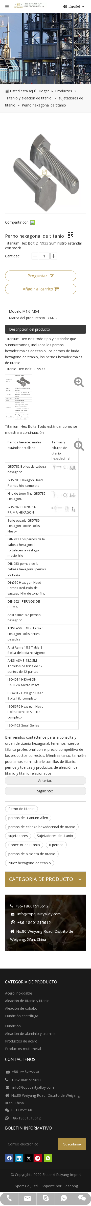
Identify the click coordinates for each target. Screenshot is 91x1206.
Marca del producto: (25, 317)
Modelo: (15, 311)
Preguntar (37, 276)
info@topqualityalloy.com (39, 913)
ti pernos (56, 844)
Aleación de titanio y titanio (27, 1000)
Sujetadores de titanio (55, 835)
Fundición (13, 1026)
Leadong (70, 1186)
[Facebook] (9, 1158)
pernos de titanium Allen (28, 817)
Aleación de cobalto (21, 1008)
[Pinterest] (38, 1158)
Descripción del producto (29, 329)
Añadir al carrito (38, 289)
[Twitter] (29, 1158)
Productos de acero (21, 1041)
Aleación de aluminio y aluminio (31, 1033)
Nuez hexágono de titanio (29, 863)
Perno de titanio (21, 808)
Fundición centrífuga (21, 1015)
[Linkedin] (19, 1158)
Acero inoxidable (18, 993)
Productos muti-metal (23, 1048)
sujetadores (18, 835)
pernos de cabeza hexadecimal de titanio (41, 826)
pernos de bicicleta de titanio (31, 853)
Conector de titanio (24, 844)
